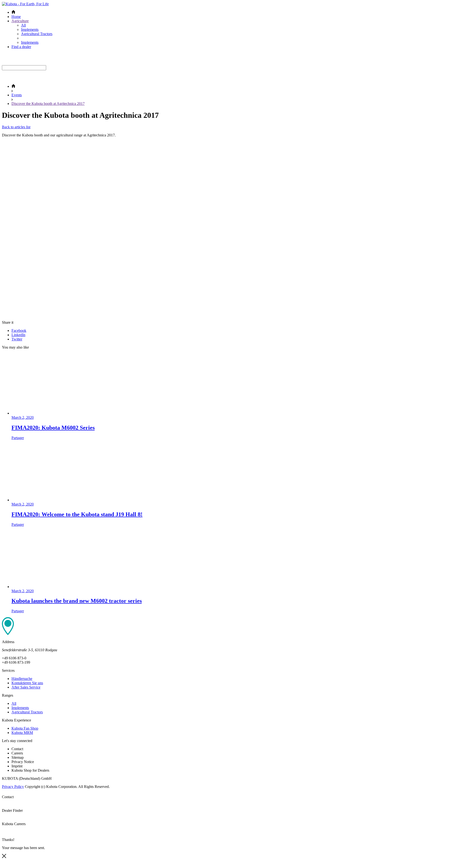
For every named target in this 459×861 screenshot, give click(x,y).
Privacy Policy (13, 787)
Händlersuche (21, 679)
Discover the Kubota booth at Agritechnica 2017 (48, 104)
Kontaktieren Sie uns (27, 683)
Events (16, 95)
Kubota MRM (22, 733)
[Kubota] (25, 4)
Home (16, 17)
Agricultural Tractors (36, 34)
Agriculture (20, 21)
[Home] (13, 86)
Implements (29, 29)
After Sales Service (25, 687)
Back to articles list (16, 127)
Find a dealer (21, 47)
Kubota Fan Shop (24, 728)
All (23, 25)
